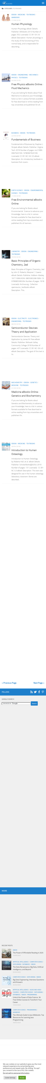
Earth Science (17, 190)
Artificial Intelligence (21, 962)
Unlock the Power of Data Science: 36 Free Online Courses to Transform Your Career (27, 999)
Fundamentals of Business (26, 139)
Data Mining (17, 964)
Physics (14, 78)
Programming (32, 995)
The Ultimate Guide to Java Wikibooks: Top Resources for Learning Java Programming (28, 1017)
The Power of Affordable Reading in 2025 (28, 953)
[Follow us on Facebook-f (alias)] (39, 691)
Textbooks (30, 15)
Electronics (33, 318)
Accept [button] (22, 1078)
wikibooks (15, 17)
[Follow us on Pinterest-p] (42, 691)
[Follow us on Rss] (31, 691)
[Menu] (43, 3)
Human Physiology (21, 24)
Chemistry (15, 251)
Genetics (33, 383)
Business (15, 133)
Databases (26, 964)
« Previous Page (9, 683)
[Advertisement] (23, 63)
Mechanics (33, 75)
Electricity (22, 318)
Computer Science (36, 962)
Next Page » (38, 683)
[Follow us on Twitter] (35, 691)
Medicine (21, 15)
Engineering (23, 75)
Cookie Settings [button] (10, 1078)
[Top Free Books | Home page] (9, 3)
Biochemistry (16, 383)
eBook (14, 15)
